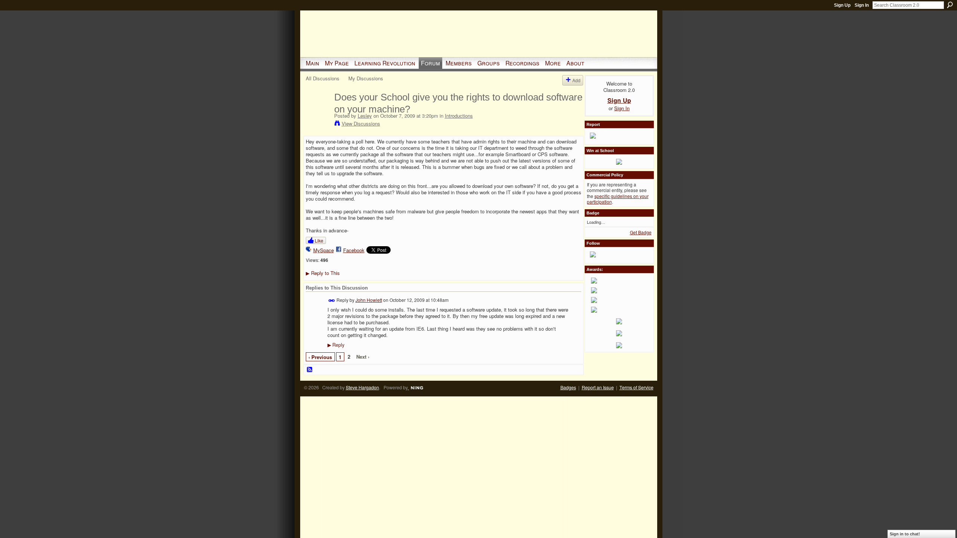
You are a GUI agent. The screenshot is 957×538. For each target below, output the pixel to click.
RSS (310, 370)
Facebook (353, 250)
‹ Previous (320, 357)
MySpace (323, 250)
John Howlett (369, 300)
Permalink (331, 300)
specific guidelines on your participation (618, 199)
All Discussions (322, 78)
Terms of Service (636, 387)
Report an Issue (598, 387)
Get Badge (641, 232)
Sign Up (842, 5)
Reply (335, 344)
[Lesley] (318, 113)
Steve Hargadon (362, 387)
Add (576, 80)
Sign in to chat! (905, 534)
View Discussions (361, 123)
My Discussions (365, 78)
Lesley (365, 115)
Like (319, 240)
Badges (568, 387)
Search (950, 4)
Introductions (459, 115)
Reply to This (323, 272)
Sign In (862, 5)
